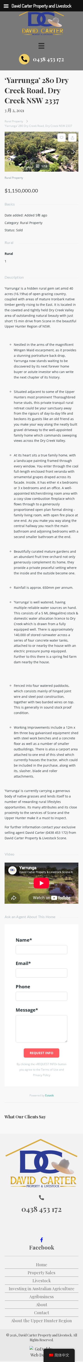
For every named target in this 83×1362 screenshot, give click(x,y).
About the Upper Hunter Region (41, 1320)
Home (41, 1264)
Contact (41, 1312)
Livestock (42, 1280)
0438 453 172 (48, 59)
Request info (41, 1053)
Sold (19, 230)
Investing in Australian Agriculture (41, 1288)
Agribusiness (41, 1296)
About (41, 1304)
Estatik (49, 1095)
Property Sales (41, 1272)
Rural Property (14, 121)
